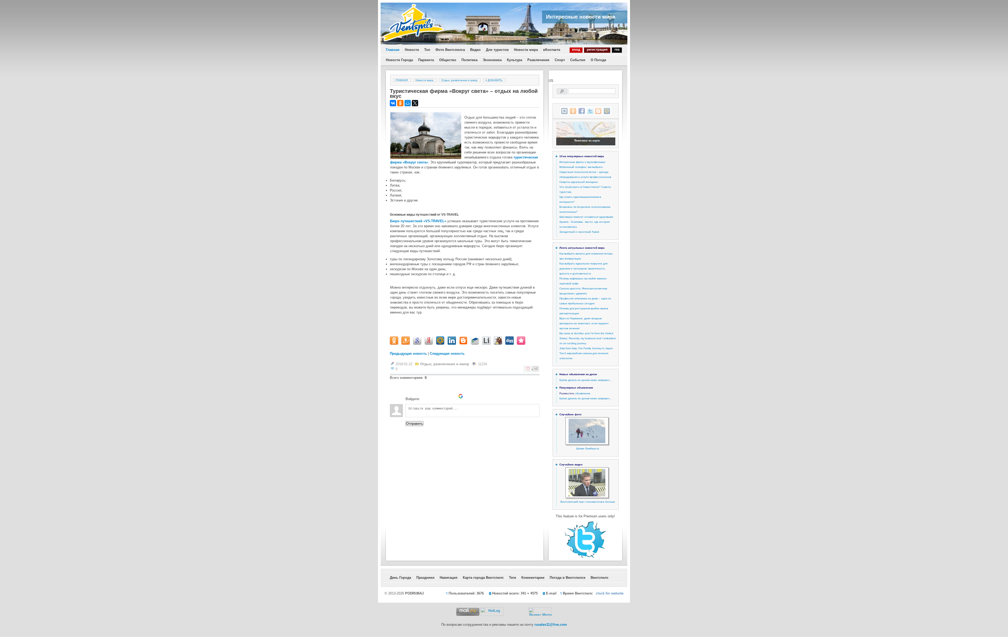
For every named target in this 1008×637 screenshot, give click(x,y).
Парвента (426, 60)
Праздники (425, 578)
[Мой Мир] (408, 103)
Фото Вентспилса (450, 50)
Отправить (414, 424)
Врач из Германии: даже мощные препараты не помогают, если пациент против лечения (584, 323)
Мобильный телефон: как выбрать (581, 167)
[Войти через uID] (425, 396)
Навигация (449, 578)
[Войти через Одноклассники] (470, 396)
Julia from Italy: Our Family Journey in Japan (586, 348)
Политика (469, 60)
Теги (512, 578)
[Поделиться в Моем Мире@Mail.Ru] (607, 111)
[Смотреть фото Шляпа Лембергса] (587, 442)
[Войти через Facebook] (443, 396)
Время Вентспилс (578, 593)
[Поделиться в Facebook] (582, 111)
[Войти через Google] (461, 396)
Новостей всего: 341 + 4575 (515, 593)
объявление (582, 393)
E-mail (551, 593)
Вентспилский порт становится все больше (587, 501)
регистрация (597, 49)
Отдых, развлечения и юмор (459, 80)
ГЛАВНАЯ (402, 80)
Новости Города (399, 60)
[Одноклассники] (400, 103)
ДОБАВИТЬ (494, 80)
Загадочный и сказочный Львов (579, 231)
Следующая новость (447, 353)
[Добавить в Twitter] (590, 111)
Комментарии (532, 578)
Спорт (560, 60)
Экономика (492, 60)
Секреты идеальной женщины (578, 182)
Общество (447, 60)
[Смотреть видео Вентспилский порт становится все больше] (587, 495)
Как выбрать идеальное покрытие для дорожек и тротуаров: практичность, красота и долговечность (583, 268)
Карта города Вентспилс (483, 578)
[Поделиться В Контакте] (564, 111)
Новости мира (526, 50)
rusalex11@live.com (550, 625)
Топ (427, 50)
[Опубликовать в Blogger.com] (598, 111)
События (577, 60)
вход (576, 49)
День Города (400, 578)
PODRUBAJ (414, 593)
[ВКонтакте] (393, 103)
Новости (412, 50)
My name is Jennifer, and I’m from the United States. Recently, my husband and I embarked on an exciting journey (587, 338)
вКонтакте (551, 50)
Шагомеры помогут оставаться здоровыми (586, 216)
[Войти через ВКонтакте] (434, 396)
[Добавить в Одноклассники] (573, 111)
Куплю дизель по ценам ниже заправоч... (585, 380)
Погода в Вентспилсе (567, 578)
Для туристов (497, 50)
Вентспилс (599, 578)
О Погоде (598, 60)
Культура (514, 60)
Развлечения (538, 60)
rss (617, 49)
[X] (415, 103)
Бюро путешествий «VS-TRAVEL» (418, 221)
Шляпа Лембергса (587, 448)
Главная (393, 50)
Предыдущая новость (408, 353)
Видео (475, 50)
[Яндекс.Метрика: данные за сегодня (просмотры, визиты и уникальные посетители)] (540, 612)
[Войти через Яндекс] (452, 396)
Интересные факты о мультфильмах (582, 162)
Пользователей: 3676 (466, 593)
